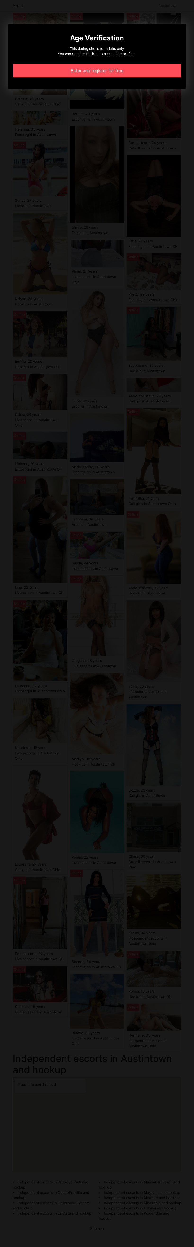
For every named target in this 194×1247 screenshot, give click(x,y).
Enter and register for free (97, 70)
